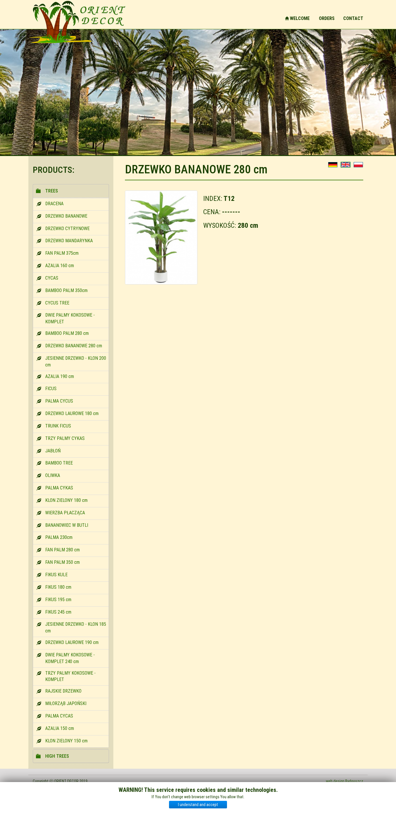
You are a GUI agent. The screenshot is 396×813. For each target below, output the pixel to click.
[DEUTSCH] (333, 165)
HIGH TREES (57, 756)
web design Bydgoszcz (344, 781)
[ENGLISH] (345, 165)
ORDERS (327, 18)
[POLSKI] (358, 165)
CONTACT (353, 18)
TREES (51, 191)
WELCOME (299, 18)
